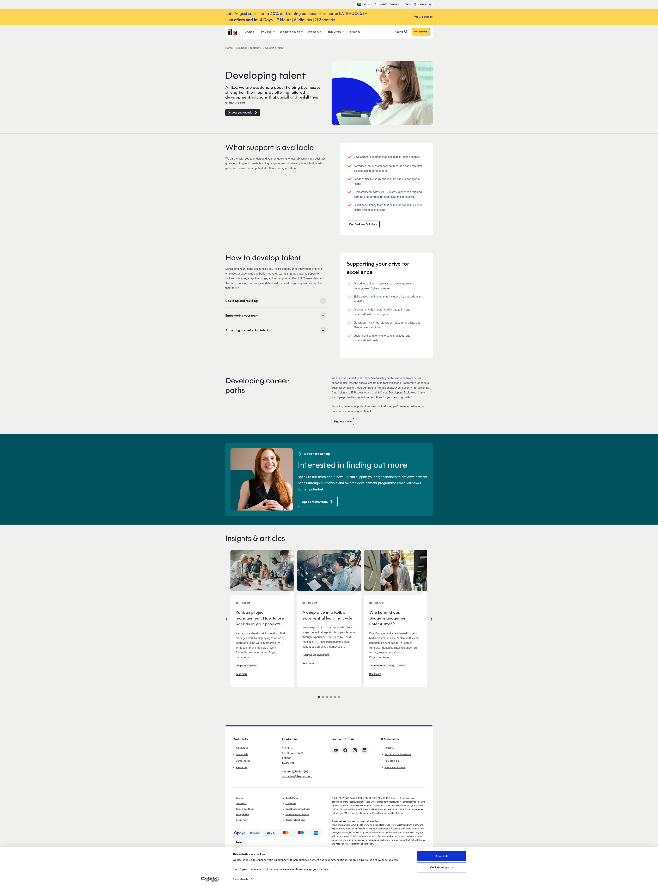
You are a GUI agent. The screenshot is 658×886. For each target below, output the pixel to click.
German (401, 665)
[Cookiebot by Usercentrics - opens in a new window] (210, 879)
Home (229, 48)
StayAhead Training (395, 767)
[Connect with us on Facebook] (345, 750)
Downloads (242, 754)
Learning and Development (316, 655)
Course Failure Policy (295, 820)
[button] (319, 697)
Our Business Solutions (363, 224)
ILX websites (390, 739)
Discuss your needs (240, 112)
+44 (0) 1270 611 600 (389, 4)
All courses (242, 748)
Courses (249, 31)
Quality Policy (291, 798)
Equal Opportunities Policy (297, 809)
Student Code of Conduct (297, 814)
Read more (241, 674)
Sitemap (239, 798)
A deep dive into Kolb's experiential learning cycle (327, 615)
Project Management (246, 665)
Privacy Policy (242, 814)
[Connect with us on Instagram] (355, 750)
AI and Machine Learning (382, 665)
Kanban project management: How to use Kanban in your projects (260, 618)
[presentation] (226, 618)
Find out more (343, 421)
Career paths (243, 761)
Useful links (241, 803)
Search (399, 31)
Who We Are (314, 31)
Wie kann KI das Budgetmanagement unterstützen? (388, 618)
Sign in (408, 4)
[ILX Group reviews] (239, 842)
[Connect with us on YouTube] (336, 750)
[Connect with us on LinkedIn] (364, 750)
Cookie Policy (242, 820)
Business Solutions (290, 31)
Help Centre (334, 31)
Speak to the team (315, 502)
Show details (240, 879)
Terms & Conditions (245, 809)
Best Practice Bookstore (398, 754)
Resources (354, 31)
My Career (266, 31)
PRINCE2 (389, 748)
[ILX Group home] (232, 31)
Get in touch (421, 31)
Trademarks (290, 803)
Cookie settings (439, 867)
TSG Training (392, 761)
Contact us (289, 739)
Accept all (442, 856)
